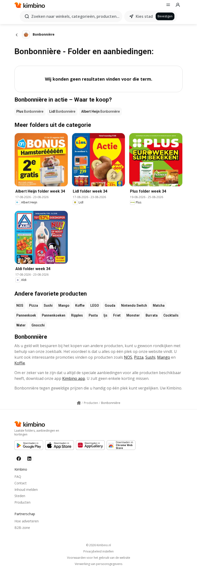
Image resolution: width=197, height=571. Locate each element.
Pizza (33, 305)
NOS (19, 305)
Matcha (159, 305)
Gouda (110, 305)
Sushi (48, 305)
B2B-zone (22, 527)
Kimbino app (73, 378)
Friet (117, 315)
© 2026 (98, 545)
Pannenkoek (26, 315)
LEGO (94, 305)
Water (21, 325)
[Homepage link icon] (79, 403)
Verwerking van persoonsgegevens (98, 564)
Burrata (152, 315)
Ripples (77, 315)
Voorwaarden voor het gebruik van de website (98, 558)
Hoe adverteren (26, 521)
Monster (133, 315)
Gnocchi (38, 325)
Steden (19, 495)
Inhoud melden (26, 489)
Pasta (93, 315)
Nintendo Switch (134, 305)
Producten (22, 502)
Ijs (105, 315)
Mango (63, 305)
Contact (20, 483)
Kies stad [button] (144, 16)
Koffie (80, 305)
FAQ (17, 476)
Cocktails (171, 315)
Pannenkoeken (53, 315)
